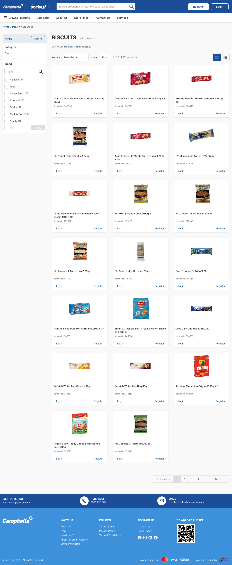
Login (59, 113)
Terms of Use (106, 526)
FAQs (63, 530)
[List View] (225, 57)
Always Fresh (19, 93)
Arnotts (17, 100)
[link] (198, 6)
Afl (13, 86)
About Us (61, 17)
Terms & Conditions (110, 535)
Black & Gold (19, 114)
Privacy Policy (107, 530)
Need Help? (67, 535)
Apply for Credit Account (74, 539)
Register (98, 113)
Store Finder (144, 530)
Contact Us (144, 526)
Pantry (8, 53)
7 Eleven (16, 79)
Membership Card (71, 543)
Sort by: (56, 57)
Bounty (15, 121)
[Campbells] (13, 6)
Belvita (15, 107)
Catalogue (43, 17)
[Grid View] (217, 57)
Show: (94, 57)
